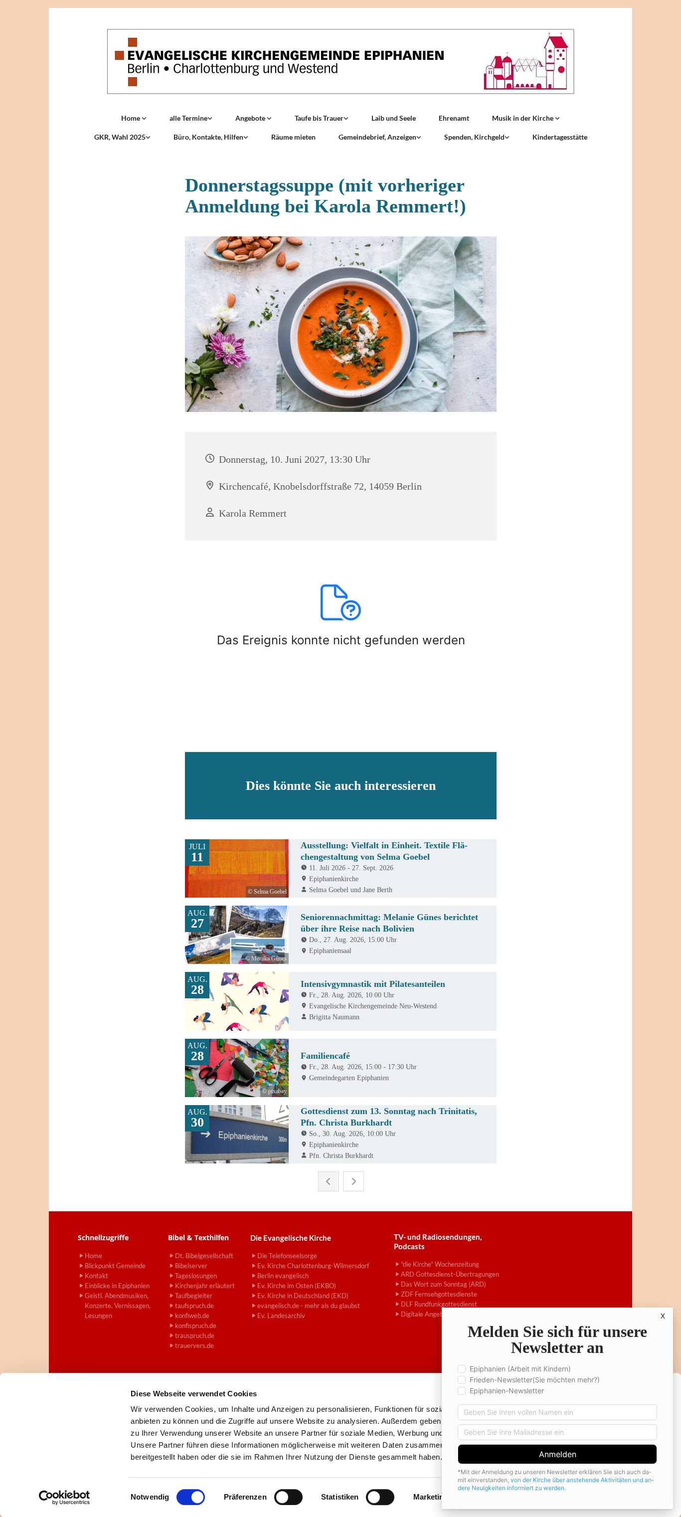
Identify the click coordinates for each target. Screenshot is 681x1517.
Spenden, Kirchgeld (474, 137)
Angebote (251, 118)
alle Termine (188, 118)
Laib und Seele (393, 118)
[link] (134, 118)
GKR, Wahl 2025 (120, 137)
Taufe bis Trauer (319, 118)
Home (131, 118)
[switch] (288, 1497)
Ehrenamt (454, 118)
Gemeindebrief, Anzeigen (377, 137)
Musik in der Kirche (523, 118)
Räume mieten (293, 137)
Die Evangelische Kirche (290, 1237)
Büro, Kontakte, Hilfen (208, 137)
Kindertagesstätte (559, 137)
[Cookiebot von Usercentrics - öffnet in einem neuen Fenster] (64, 1497)
